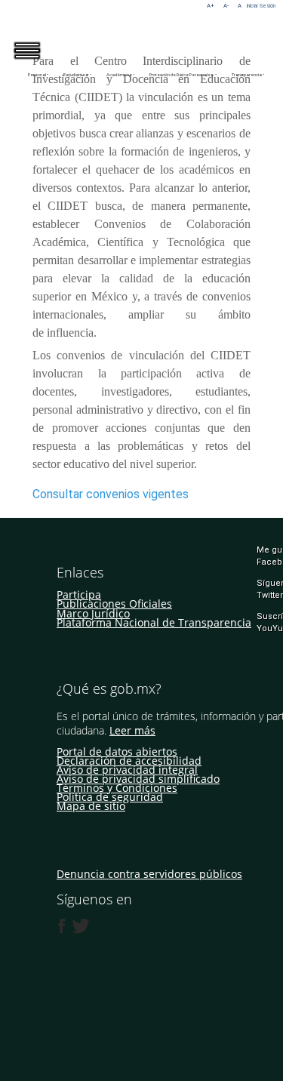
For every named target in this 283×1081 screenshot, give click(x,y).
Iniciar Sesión (261, 6)
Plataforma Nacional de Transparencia (154, 622)
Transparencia (247, 74)
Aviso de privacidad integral (127, 769)
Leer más (132, 730)
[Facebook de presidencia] (62, 926)
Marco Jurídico (93, 613)
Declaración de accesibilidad (129, 760)
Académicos (119, 74)
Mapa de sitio (91, 806)
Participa (79, 594)
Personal (37, 74)
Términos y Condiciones (117, 788)
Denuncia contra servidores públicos (149, 874)
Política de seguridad (110, 797)
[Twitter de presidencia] (80, 926)
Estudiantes (75, 74)
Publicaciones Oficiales (114, 603)
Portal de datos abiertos (117, 751)
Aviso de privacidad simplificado (138, 778)
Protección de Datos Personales (181, 74)
